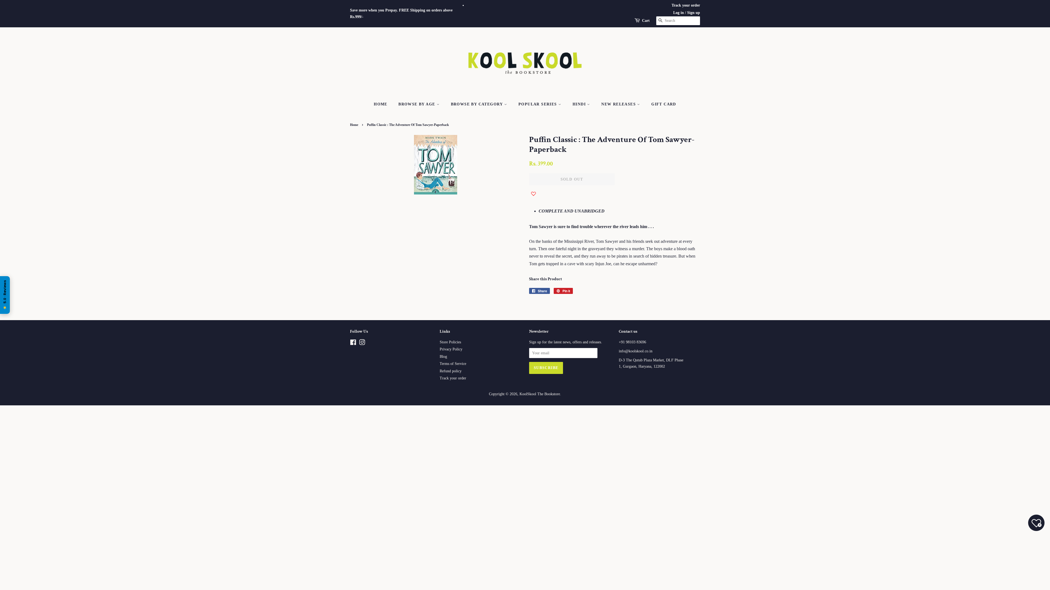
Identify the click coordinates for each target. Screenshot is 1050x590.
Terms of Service (453, 364)
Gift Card (663, 104)
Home (380, 104)
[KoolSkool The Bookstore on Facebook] (353, 343)
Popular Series (538, 104)
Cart (646, 21)
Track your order (686, 5)
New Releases (619, 104)
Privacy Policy (451, 349)
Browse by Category (477, 104)
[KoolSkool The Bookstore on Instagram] (362, 343)
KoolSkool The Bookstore (540, 394)
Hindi (580, 104)
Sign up (693, 13)
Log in (678, 13)
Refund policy (451, 371)
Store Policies (450, 342)
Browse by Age (417, 104)
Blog (443, 357)
